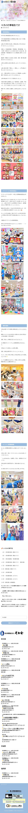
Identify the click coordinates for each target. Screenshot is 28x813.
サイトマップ (3, 784)
